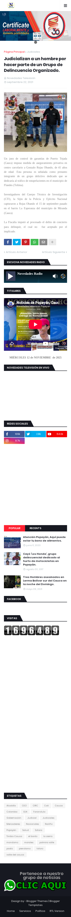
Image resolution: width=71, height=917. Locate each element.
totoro (40, 848)
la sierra (47, 836)
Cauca (59, 805)
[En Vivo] (10, 276)
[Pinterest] (26, 242)
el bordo (32, 836)
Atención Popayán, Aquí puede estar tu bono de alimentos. (44, 539)
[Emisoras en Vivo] (63, 276)
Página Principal (14, 52)
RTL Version (57, 911)
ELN (25, 811)
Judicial (31, 817)
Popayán (11, 830)
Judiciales (33, 52)
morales (28, 842)
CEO (24, 805)
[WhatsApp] (34, 242)
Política (40, 911)
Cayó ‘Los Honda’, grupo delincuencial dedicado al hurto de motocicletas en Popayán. (41, 559)
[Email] (43, 242)
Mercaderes (13, 824)
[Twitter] (17, 242)
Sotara (38, 830)
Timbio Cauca (14, 836)
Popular (14, 528)
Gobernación (14, 817)
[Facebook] (8, 242)
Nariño (48, 824)
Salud (25, 830)
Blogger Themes (37, 901)
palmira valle (46, 842)
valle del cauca (15, 854)
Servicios (25, 911)
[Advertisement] (35, 484)
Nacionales (32, 824)
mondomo (12, 842)
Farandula (39, 811)
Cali (46, 805)
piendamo (25, 848)
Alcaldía (11, 805)
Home (11, 911)
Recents (35, 528)
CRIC (35, 805)
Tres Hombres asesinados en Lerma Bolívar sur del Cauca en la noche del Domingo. (45, 580)
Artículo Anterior (16, 252)
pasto (10, 848)
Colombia (12, 811)
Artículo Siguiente (53, 252)
